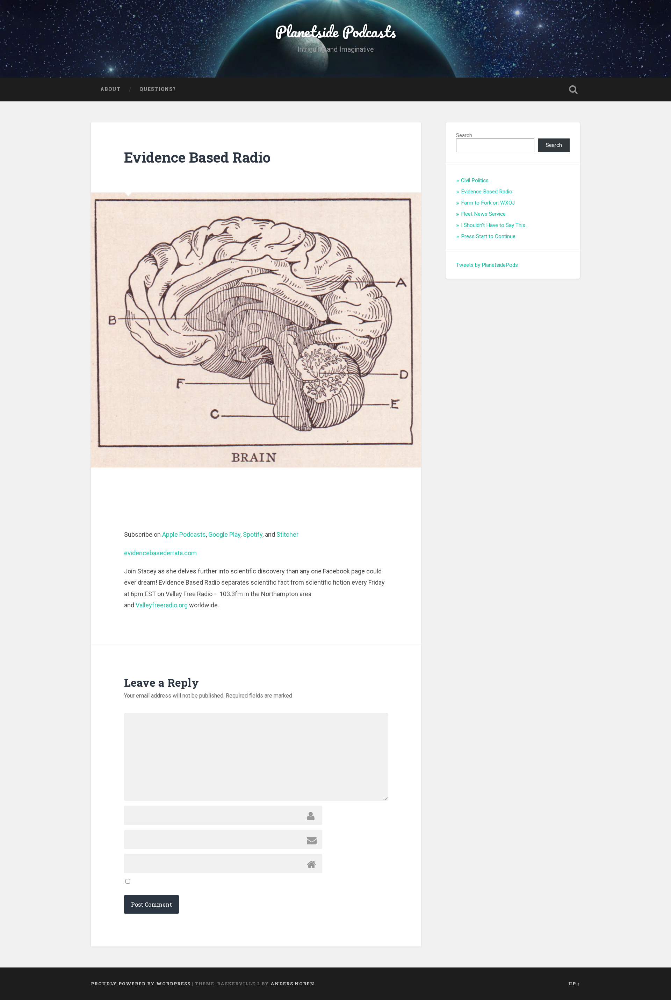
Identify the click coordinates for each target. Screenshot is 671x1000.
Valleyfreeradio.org (162, 605)
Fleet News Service (483, 214)
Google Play (224, 534)
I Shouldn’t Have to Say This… (495, 225)
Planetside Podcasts (335, 31)
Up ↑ (574, 983)
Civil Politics (475, 180)
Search (464, 135)
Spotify (252, 534)
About (110, 89)
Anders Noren (292, 983)
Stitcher (287, 534)
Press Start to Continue (488, 236)
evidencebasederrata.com (160, 553)
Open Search (573, 89)
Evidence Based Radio (486, 191)
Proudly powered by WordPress (140, 983)
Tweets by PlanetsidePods (487, 265)
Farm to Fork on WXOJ (488, 203)
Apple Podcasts (184, 534)
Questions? (157, 89)
